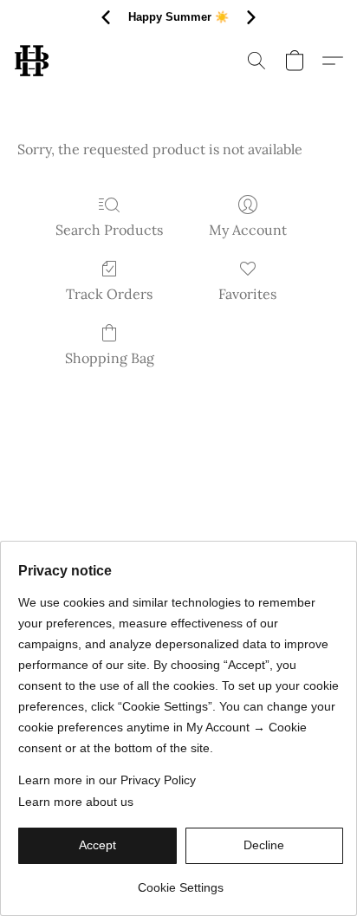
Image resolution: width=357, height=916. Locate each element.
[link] (180, 881)
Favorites (247, 293)
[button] (32, 61)
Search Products (109, 229)
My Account (248, 229)
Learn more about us (75, 802)
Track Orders (109, 293)
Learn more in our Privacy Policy (107, 780)
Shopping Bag (109, 358)
